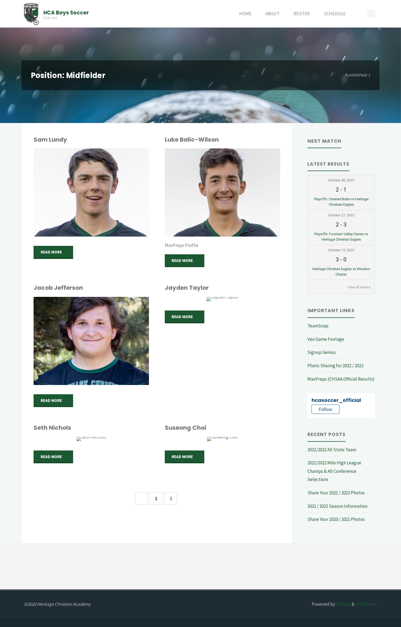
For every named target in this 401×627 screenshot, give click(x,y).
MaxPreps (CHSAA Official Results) (341, 379)
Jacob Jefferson (58, 287)
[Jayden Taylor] (222, 299)
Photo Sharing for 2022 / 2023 (335, 366)
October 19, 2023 (341, 250)
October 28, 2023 (341, 180)
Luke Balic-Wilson (192, 139)
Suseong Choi (185, 427)
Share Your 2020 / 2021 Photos (336, 519)
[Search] (359, 14)
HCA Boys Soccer (66, 12)
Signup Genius (321, 352)
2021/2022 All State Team (331, 450)
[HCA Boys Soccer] (31, 14)
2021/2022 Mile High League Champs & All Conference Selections (334, 471)
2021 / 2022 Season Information (337, 506)
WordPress (365, 604)
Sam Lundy (50, 139)
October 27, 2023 (341, 215)
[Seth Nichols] (91, 439)
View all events (359, 287)
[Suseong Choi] (222, 439)
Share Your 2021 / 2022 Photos (336, 493)
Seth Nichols (52, 427)
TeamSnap (317, 326)
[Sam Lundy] (91, 192)
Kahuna (343, 604)
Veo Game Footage (325, 339)
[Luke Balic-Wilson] (222, 192)
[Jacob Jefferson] (91, 341)
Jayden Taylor (187, 287)
